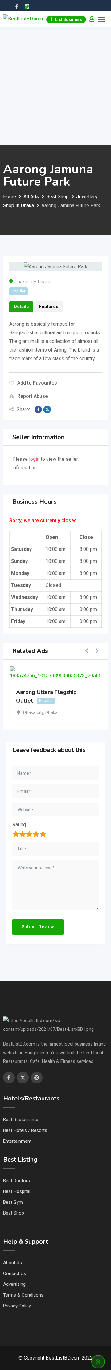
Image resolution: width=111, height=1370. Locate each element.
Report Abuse (32, 396)
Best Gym (13, 1202)
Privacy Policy (17, 1306)
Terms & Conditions (23, 1295)
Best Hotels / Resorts (25, 1130)
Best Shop (13, 1213)
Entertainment (17, 1141)
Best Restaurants (20, 1119)
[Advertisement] (55, 86)
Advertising (14, 1284)
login (34, 459)
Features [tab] (48, 306)
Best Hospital (16, 1191)
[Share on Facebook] (38, 409)
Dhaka (44, 281)
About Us (12, 1262)
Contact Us (14, 1273)
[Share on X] (47, 409)
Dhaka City (25, 281)
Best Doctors (16, 1180)
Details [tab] (21, 306)
